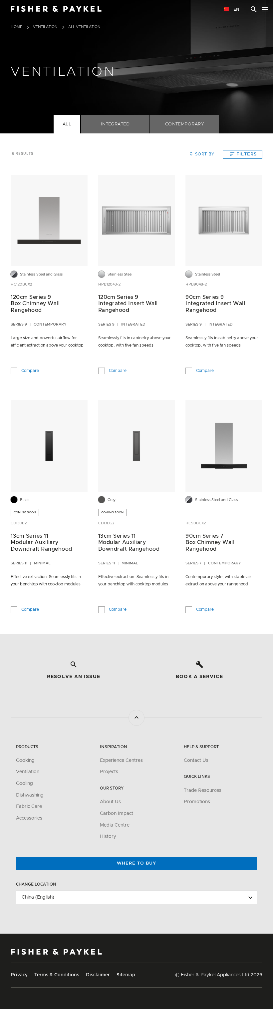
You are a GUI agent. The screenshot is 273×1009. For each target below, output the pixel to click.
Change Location (36, 884)
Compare (30, 370)
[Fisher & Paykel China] (56, 952)
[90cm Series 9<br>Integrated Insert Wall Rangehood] (224, 220)
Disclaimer (98, 975)
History (108, 836)
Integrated (115, 124)
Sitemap (126, 975)
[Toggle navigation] (265, 9)
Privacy (19, 975)
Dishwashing (30, 795)
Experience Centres (121, 760)
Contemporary (184, 124)
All (67, 124)
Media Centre (115, 825)
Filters (246, 154)
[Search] (254, 9)
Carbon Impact (116, 813)
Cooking (25, 760)
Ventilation (45, 27)
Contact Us (196, 760)
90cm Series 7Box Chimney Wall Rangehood (209, 542)
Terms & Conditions (56, 975)
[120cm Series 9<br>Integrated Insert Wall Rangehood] (136, 220)
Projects (109, 772)
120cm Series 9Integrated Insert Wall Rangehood (128, 304)
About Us (110, 802)
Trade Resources (202, 790)
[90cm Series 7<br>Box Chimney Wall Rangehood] (224, 446)
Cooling (24, 783)
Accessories (29, 818)
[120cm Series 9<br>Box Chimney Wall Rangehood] (49, 220)
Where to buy (136, 863)
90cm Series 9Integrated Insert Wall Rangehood (215, 304)
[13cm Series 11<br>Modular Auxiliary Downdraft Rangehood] (49, 446)
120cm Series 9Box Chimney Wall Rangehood (35, 304)
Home (16, 27)
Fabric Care (29, 806)
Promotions (197, 802)
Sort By (204, 154)
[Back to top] (136, 718)
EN (235, 9)
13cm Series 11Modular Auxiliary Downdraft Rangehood (41, 542)
